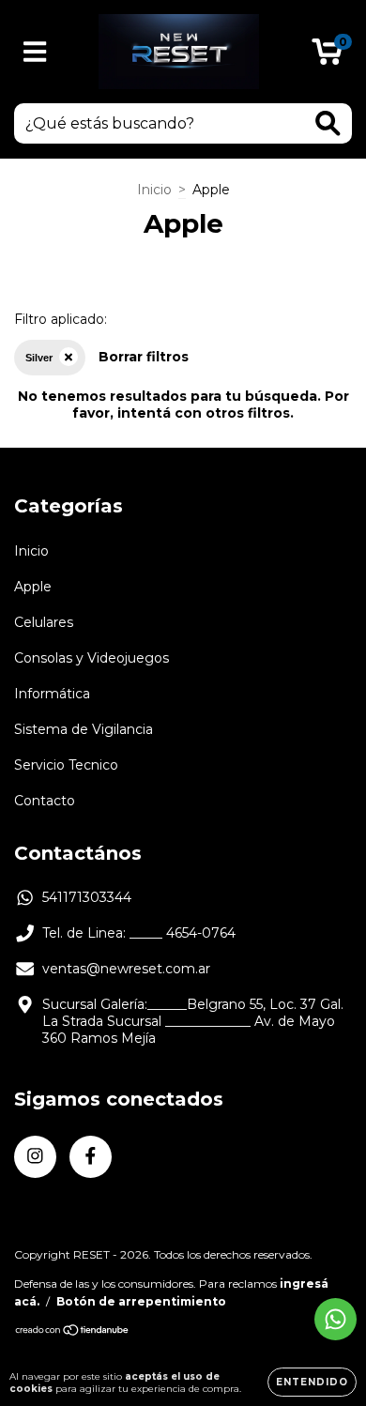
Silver (39, 357)
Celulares (43, 622)
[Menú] (35, 52)
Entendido (312, 1382)
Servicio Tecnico (66, 764)
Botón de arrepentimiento (141, 1301)
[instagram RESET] (35, 1157)
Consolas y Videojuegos (91, 658)
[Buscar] (328, 123)
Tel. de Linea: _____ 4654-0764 (139, 933)
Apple (33, 586)
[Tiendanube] (72, 1332)
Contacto (44, 800)
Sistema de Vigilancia (83, 729)
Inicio (154, 189)
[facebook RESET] (90, 1157)
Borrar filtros (144, 356)
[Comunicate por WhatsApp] (335, 1319)
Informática (52, 693)
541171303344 (86, 897)
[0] (327, 56)
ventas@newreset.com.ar (126, 968)
